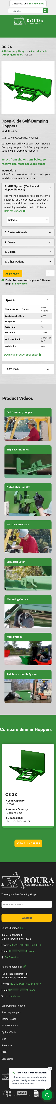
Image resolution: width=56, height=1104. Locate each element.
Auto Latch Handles (18, 487)
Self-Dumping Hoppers (14, 51)
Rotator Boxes (8, 1018)
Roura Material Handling (28, 21)
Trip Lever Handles (18, 449)
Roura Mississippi (11, 966)
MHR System (14, 636)
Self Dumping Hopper (19, 412)
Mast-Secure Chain (18, 524)
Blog (3, 1038)
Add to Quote (13, 273)
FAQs (4, 1052)
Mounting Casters (17, 599)
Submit (45, 10)
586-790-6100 (19, 283)
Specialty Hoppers (11, 1012)
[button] (28, 188)
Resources (6, 1045)
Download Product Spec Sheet (21, 354)
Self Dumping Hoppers (13, 1005)
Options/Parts (8, 1032)
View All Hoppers (28, 843)
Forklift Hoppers (24, 143)
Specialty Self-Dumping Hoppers (19, 150)
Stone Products (9, 1025)
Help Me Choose (13, 211)
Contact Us (7, 1058)
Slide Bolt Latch (16, 561)
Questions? (28, 3)
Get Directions (12, 957)
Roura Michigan (10, 928)
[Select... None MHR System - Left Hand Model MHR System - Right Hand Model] (28, 220)
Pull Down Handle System (22, 674)
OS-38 (11, 794)
